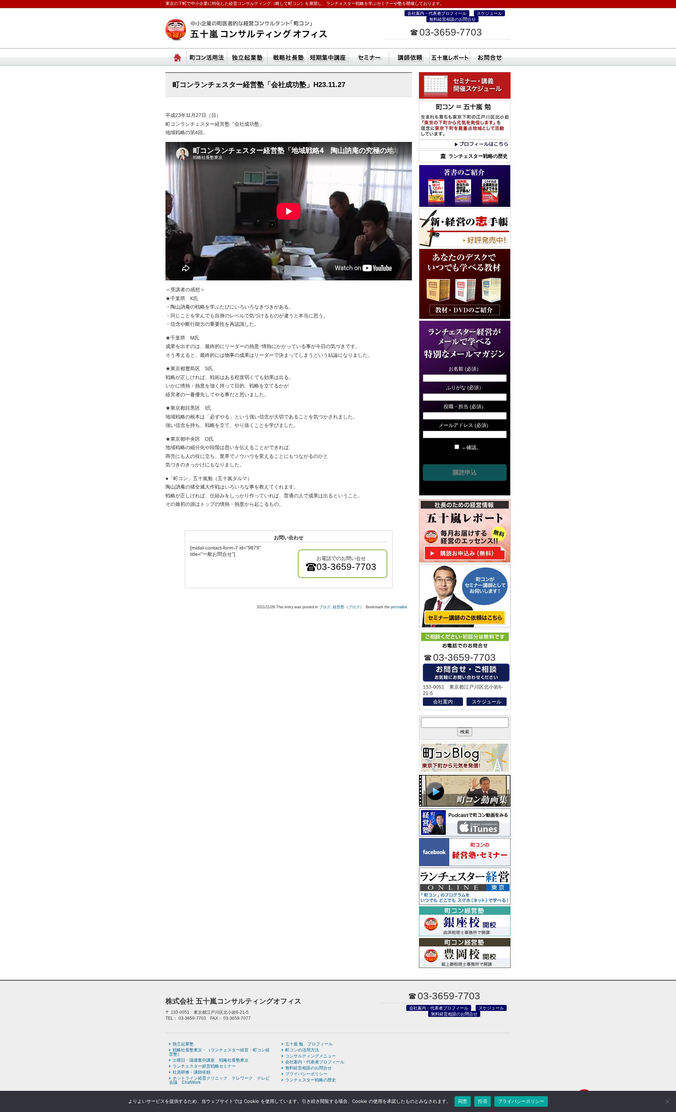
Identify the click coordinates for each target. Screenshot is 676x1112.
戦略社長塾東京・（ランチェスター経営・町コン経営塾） (288, 56)
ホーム (178, 56)
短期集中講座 (328, 56)
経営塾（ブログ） (348, 607)
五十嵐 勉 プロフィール (309, 1044)
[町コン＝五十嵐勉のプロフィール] (465, 147)
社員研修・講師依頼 (409, 56)
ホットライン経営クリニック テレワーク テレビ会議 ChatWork (219, 1080)
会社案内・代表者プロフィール (437, 13)
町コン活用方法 (207, 56)
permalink (399, 607)
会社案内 (443, 701)
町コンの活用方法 (302, 1050)
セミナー (369, 56)
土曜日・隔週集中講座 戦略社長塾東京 (211, 1060)
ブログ (325, 607)
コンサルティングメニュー (310, 1056)
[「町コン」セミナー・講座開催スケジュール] (465, 97)
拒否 (482, 1101)
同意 (463, 1101)
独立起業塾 (247, 56)
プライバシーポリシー (306, 1073)
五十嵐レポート (450, 56)
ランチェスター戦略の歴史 (310, 1079)
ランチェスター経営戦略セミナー (204, 1066)
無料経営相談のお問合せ (452, 19)
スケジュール (489, 13)
